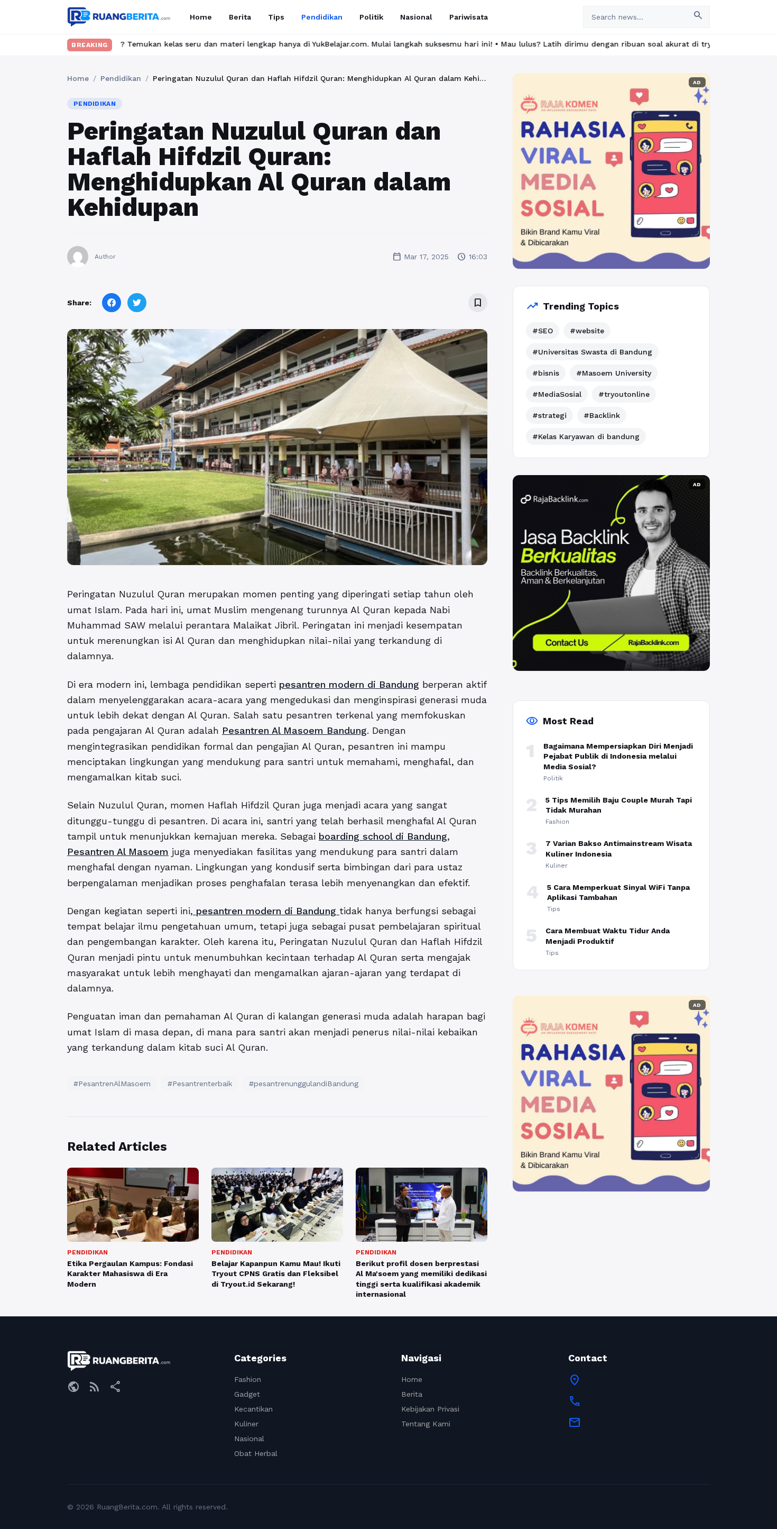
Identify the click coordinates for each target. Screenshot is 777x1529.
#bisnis (545, 373)
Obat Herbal (256, 1453)
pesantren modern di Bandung (349, 684)
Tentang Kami (425, 1423)
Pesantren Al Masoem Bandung (294, 730)
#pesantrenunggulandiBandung (303, 1083)
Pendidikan (322, 17)
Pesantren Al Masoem (118, 851)
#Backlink (602, 415)
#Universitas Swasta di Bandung (592, 352)
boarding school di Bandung (383, 836)
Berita (240, 17)
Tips (276, 17)
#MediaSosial (556, 394)
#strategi (549, 415)
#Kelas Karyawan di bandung (586, 436)
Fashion (247, 1379)
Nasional (416, 17)
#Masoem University (613, 373)
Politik (371, 17)
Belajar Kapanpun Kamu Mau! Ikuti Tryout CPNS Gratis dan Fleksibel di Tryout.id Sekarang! (275, 1273)
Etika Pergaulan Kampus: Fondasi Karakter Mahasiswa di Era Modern (130, 1273)
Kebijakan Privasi (430, 1409)
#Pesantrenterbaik (200, 1083)
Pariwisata (468, 17)
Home (201, 17)
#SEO (542, 330)
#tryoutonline (624, 394)
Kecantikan (253, 1409)
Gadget (247, 1394)
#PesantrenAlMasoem (112, 1083)
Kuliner (246, 1423)
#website (587, 330)
